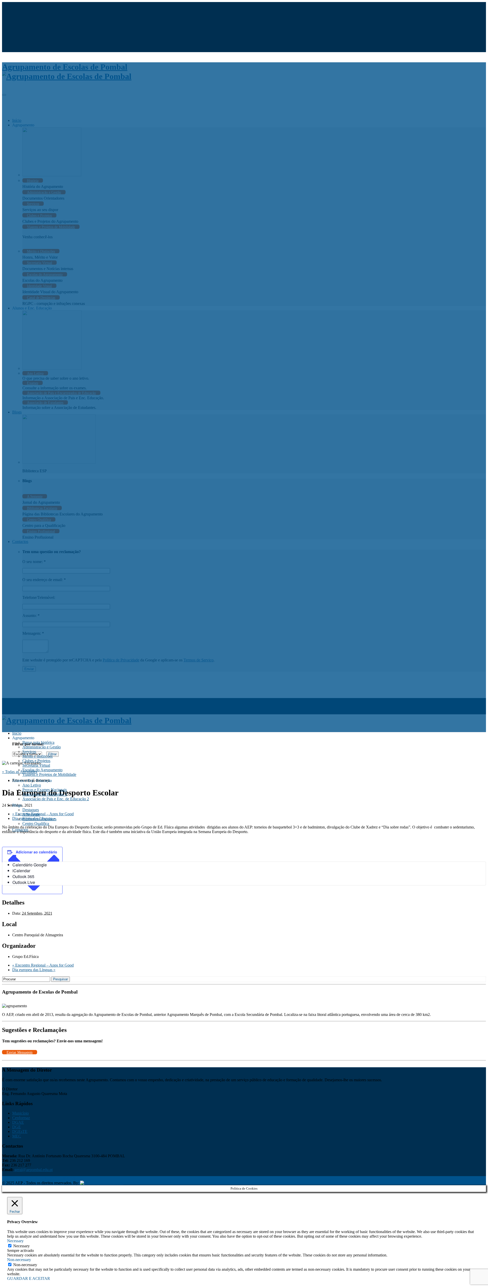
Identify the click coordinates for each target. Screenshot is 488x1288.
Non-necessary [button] (19, 1259)
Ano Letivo (31, 785)
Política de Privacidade (20, 1178)
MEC (16, 1136)
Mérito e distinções (37, 756)
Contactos (20, 829)
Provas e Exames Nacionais (44, 790)
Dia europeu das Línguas (33, 970)
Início (16, 733)
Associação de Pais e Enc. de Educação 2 (55, 799)
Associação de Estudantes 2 (44, 794)
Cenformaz (21, 1118)
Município (20, 1113)
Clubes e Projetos (36, 761)
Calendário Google (29, 865)
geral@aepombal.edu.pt (33, 1169)
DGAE (18, 1122)
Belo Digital (113, 1183)
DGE (16, 1127)
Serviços (29, 751)
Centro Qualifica (35, 823)
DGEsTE (19, 1131)
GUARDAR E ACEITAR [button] (28, 1278)
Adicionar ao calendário (36, 851)
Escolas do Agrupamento (42, 770)
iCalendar (21, 871)
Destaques (30, 810)
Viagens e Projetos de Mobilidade (49, 774)
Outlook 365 (23, 876)
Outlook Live (23, 882)
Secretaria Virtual (36, 765)
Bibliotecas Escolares (39, 819)
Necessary (21, 1246)
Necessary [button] (15, 1241)
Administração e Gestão (41, 747)
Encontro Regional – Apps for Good (43, 965)
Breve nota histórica (38, 742)
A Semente (31, 814)
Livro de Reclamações (57, 1178)
